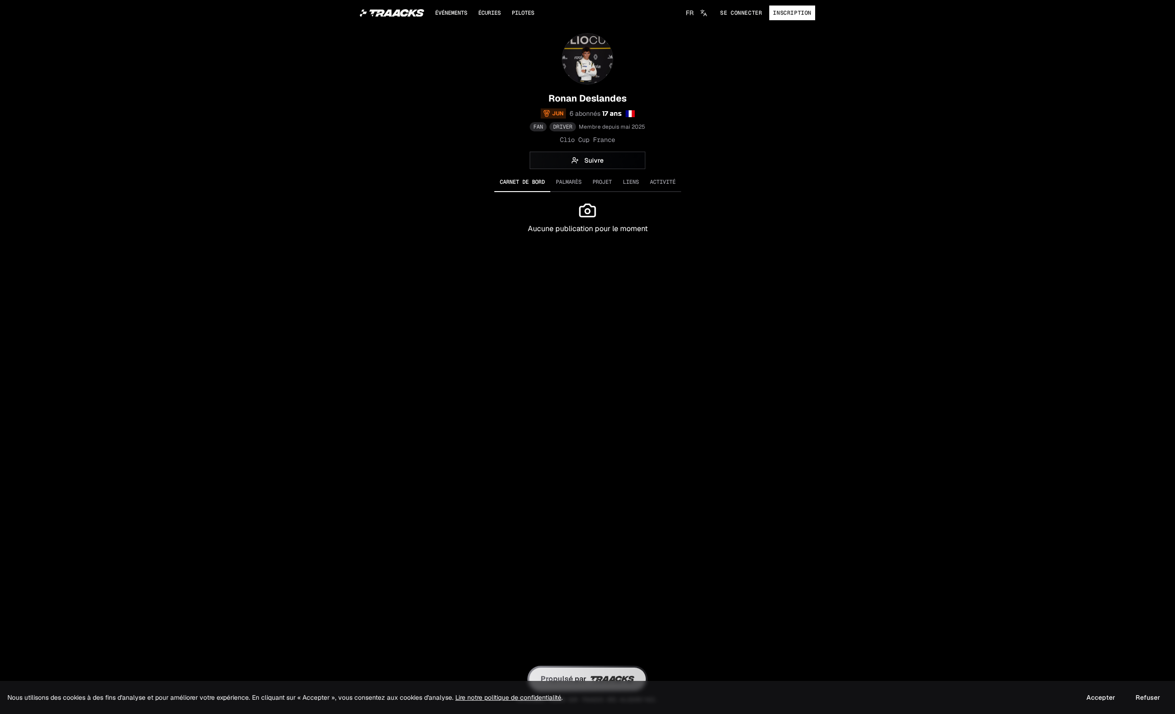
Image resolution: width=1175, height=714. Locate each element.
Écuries (489, 13)
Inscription (792, 13)
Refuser (1148, 697)
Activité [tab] (663, 182)
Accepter (1100, 697)
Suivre (594, 160)
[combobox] (696, 13)
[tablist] (587, 182)
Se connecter (741, 13)
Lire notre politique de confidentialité (508, 697)
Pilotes (523, 13)
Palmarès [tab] (569, 182)
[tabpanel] (587, 244)
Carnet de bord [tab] (522, 182)
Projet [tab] (602, 182)
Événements (451, 13)
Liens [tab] (631, 182)
